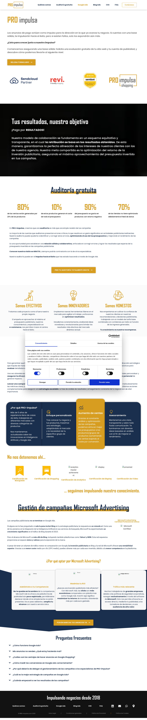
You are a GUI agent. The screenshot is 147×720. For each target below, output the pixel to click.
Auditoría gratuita (64, 5)
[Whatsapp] (126, 706)
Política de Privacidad (99, 713)
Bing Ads (97, 5)
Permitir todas (104, 382)
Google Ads (83, 5)
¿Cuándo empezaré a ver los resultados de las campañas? (41, 680)
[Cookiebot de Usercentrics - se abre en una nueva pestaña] (110, 336)
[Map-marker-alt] (133, 706)
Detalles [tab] (73, 343)
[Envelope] (119, 706)
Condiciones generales (74, 713)
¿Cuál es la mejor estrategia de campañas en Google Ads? (41, 674)
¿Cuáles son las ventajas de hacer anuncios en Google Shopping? (44, 657)
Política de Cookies (122, 713)
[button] (73, 645)
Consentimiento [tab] (41, 343)
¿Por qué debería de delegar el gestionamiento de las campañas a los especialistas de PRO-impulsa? (61, 669)
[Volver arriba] (141, 716)
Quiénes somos (44, 5)
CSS (107, 5)
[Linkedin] (112, 706)
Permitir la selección (73, 382)
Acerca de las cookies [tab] (105, 343)
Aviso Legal (52, 713)
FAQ (116, 5)
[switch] (61, 373)
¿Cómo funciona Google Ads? (27, 645)
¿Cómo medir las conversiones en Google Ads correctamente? (42, 663)
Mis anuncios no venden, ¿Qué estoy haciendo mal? (37, 651)
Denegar (42, 382)
